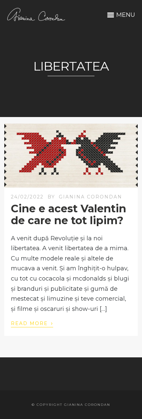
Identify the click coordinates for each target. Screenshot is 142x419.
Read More (32, 323)
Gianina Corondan (90, 197)
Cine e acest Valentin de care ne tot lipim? (68, 214)
